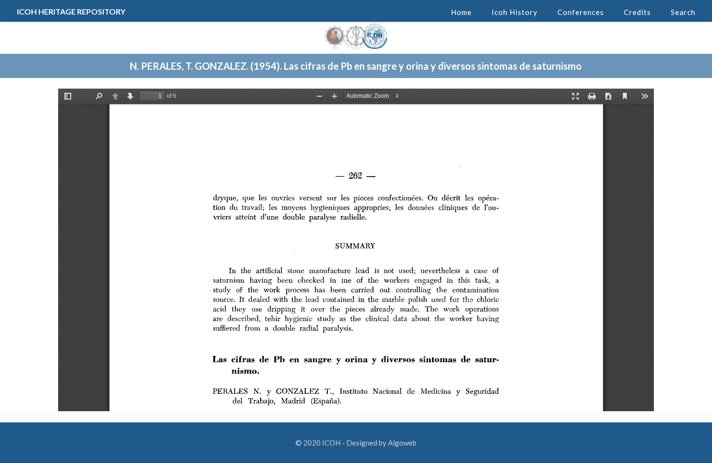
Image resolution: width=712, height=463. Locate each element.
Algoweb (402, 442)
